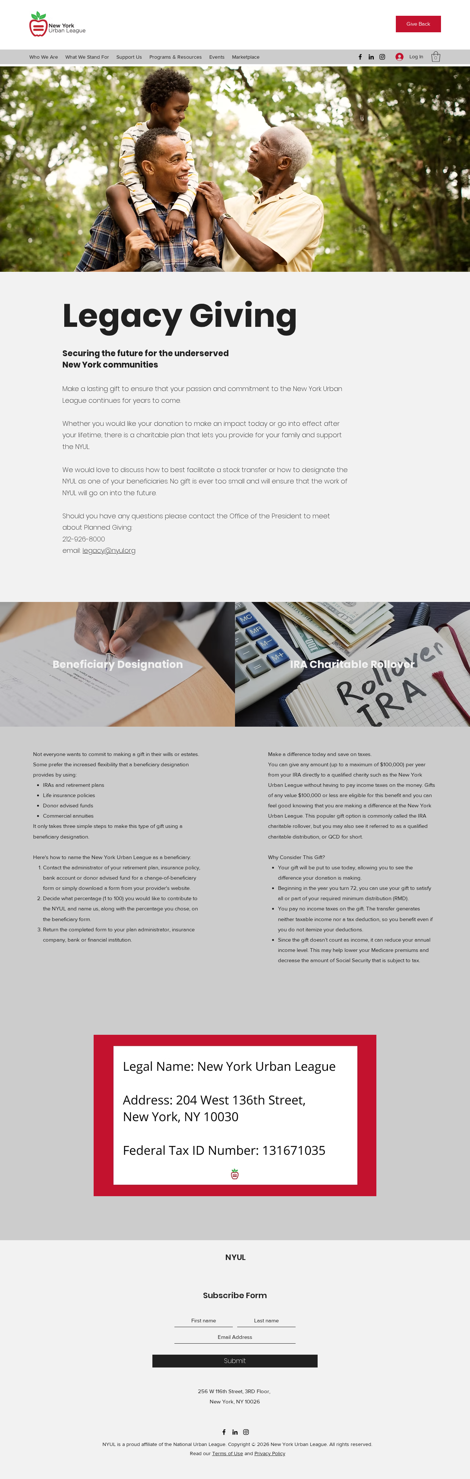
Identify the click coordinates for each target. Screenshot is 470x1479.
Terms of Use (227, 1453)
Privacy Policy (269, 1453)
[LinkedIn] (371, 57)
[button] (44, 56)
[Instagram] (382, 57)
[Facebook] (360, 57)
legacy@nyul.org (109, 550)
